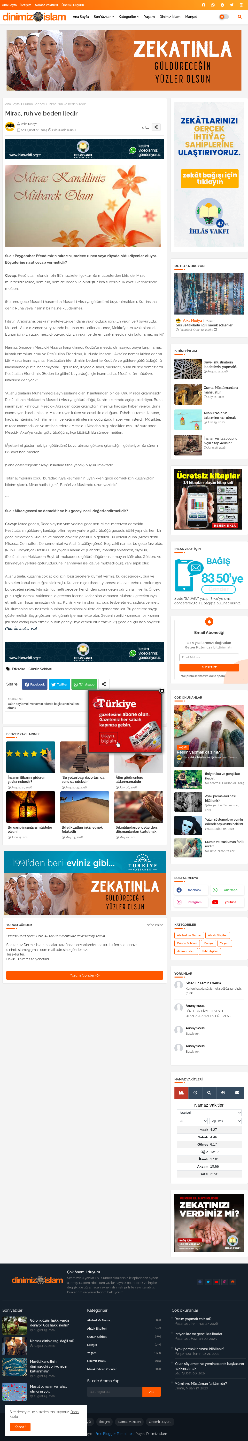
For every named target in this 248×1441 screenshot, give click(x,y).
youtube (230, 902)
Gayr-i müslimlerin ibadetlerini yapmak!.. (221, 364)
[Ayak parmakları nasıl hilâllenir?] (188, 802)
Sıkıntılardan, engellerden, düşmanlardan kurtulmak (136, 829)
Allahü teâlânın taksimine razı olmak (220, 415)
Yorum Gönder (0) (85, 975)
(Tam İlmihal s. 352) (21, 628)
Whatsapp (86, 684)
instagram (195, 902)
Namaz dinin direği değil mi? (52, 1341)
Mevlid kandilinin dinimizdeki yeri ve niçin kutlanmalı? (48, 1366)
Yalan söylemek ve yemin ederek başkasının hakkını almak (224, 824)
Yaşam (149, 17)
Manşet (191, 17)
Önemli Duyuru (73, 5)
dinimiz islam (186, 951)
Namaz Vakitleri (46, 5)
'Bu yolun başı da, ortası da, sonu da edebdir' (83, 780)
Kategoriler (127, 17)
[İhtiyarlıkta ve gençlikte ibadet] (188, 779)
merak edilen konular (124, 1369)
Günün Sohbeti (34, 104)
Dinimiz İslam (170, 17)
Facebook (37, 684)
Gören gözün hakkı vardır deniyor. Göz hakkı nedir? (49, 1322)
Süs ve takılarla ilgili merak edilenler (204, 325)
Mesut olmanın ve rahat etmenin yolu (48, 1389)
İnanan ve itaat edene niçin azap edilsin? (220, 441)
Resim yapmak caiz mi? (193, 1319)
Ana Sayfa (9, 5)
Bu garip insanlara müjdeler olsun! (30, 829)
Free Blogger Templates (114, 1434)
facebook (194, 890)
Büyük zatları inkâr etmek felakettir (82, 829)
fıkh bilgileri (210, 951)
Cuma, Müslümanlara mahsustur (221, 390)
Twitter (62, 684)
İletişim (25, 5)
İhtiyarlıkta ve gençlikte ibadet (222, 776)
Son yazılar (102, 17)
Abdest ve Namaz (189, 935)
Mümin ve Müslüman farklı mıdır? (224, 844)
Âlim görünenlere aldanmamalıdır (129, 780)
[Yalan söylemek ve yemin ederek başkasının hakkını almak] (188, 825)
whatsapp (231, 890)
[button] (240, 17)
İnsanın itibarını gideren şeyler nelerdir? (26, 780)
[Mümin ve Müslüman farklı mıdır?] (188, 847)
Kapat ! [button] (20, 1427)
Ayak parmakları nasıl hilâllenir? (220, 798)
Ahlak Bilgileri (217, 935)
